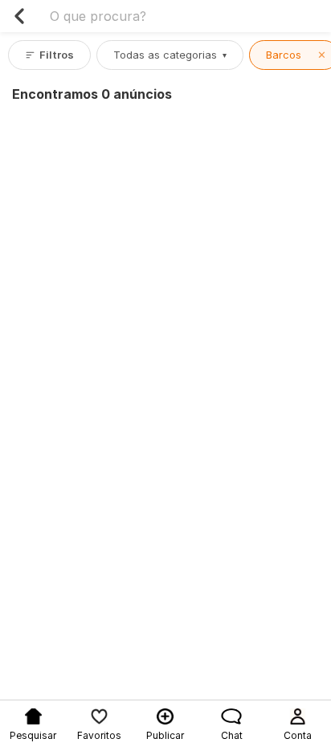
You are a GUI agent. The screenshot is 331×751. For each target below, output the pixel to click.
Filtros (56, 54)
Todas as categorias (170, 54)
